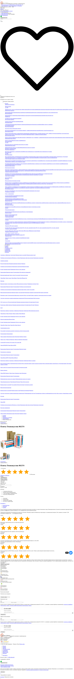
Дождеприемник (24, 190)
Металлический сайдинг (10, 135)
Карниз (41, 124)
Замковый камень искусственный (14, 164)
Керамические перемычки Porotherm (49, 218)
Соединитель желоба (63, 182)
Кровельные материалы (9, 104)
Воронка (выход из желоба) (10, 182)
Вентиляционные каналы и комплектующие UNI (15, 234)
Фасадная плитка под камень (22, 144)
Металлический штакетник (10, 243)
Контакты (7, 252)
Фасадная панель (8, 130)
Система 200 (7, 230)
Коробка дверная (23, 336)
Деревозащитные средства (34, 221)
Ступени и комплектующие (17, 237)
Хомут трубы (7, 186)
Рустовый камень (8, 163)
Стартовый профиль (22, 130)
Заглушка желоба (11, 183)
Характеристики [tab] (6, 505)
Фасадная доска (8, 153)
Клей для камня (58, 160)
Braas (19, 121)
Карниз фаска (31, 134)
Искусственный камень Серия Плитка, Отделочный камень (54, 363)
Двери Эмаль (12, 373)
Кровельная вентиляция (10, 167)
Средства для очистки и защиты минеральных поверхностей (17, 221)
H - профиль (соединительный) (53, 133)
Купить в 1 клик (3, 487)
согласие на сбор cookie (43, 669)
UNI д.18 (10, 233)
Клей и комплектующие (27, 187)
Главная (6, 245)
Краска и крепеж (12, 115)
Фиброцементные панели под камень (12, 147)
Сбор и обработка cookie (5, 666)
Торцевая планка (19, 112)
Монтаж (6, 246)
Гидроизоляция (8, 195)
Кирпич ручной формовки (27, 211)
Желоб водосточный (18, 183)
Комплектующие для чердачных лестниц (32, 206)
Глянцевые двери (18, 373)
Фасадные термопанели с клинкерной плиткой (14, 151)
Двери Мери (2, 278)
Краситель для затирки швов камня (48, 160)
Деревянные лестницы (9, 206)
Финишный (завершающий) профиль (25, 133)
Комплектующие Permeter (35, 230)
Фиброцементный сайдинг (10, 138)
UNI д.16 (14, 233)
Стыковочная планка (69, 137)
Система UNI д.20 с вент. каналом (12, 227)
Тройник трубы (56, 182)
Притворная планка (11, 336)
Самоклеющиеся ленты (20, 174)
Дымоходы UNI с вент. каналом (11, 225)
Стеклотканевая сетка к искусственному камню (24, 160)
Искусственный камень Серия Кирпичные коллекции (15, 156)
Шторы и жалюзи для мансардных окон (36, 202)
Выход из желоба (19, 187)
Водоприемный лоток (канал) (34, 190)
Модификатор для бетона (39, 222)
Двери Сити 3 (3, 339)
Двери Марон (14, 278)
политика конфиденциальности (32, 669)
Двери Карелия (13, 381)
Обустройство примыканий (24, 272)
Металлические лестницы (19, 206)
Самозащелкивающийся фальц (11, 124)
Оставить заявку (4, 597)
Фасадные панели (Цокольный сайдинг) (13, 128)
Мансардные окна (8, 200)
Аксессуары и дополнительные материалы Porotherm (31, 218)
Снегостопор (49, 173)
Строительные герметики (22, 222)
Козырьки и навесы (9, 148)
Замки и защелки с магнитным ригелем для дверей (41, 295)
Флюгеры (7, 177)
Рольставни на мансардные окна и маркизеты (53, 202)
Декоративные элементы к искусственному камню (15, 161)
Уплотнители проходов (65, 169)
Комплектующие (16, 118)
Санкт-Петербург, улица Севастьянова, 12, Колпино (11, 5)
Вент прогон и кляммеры (47, 124)
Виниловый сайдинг (9, 131)
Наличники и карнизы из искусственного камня (39, 163)
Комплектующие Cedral (16, 140)
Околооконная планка (47, 137)
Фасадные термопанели (9, 149)
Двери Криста (3, 313)
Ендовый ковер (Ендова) (54, 109)
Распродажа (25, 112)
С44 (11, 118)
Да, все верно (3, 11)
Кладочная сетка (60, 218)
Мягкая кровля (8, 107)
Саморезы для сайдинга (21, 134)
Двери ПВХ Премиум (4, 373)
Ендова (56, 112)
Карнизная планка (41, 112)
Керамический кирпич (17, 211)
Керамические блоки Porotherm (15, 218)
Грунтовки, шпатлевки (12, 222)
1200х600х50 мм (4, 477)
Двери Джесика (9, 313)
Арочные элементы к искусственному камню (21, 163)
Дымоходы (7, 223)
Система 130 (12, 230)
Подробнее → (3, 503)
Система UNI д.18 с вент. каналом (25, 227)
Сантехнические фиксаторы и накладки (16, 295)
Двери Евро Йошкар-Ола (22, 278)
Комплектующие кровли (10, 165)
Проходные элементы (9, 169)
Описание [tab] (5, 506)
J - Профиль (35, 137)
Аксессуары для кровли (9, 175)
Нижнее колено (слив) (20, 182)
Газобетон (7, 218)
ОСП (1, 307)
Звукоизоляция (14, 199)
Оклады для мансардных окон (13, 202)
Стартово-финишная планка (59, 137)
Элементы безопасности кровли (11, 171)
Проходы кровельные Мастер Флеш (39, 170)
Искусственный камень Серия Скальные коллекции (36, 156)
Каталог (6, 103)
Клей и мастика (69, 109)
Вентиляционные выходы (38, 169)
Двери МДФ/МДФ (4, 345)
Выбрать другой (9, 11)
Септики (7, 219)
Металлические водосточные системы (12, 180)
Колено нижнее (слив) (41, 186)
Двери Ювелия (22, 313)
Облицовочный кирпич (9, 209)
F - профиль (40, 137)
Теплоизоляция (8, 199)
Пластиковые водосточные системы (12, 184)
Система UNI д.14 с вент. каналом (52, 227)
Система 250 (27, 230)
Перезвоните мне (4, 17)
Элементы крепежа (4, 260)
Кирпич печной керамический (11, 214)
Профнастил (7, 116)
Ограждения (7, 240)
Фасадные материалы (9, 126)
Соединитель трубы (40, 183)
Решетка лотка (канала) (16, 190)
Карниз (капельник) (26, 115)
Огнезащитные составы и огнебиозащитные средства (50, 221)
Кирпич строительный (9, 215)
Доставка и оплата (6, 649)
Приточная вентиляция (47, 169)
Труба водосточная (49, 182)
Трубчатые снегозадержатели (11, 173)
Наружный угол (15, 133)
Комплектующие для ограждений (11, 242)
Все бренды (5, 655)
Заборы (6, 238)
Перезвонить (3, 614)
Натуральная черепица (9, 119)
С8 (5, 118)
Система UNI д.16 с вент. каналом (38, 227)
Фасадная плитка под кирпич (11, 144)
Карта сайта (22, 644)
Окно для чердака (62, 133)
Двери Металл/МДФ (12, 345)
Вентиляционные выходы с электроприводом (22, 170)
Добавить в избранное (4, 475)
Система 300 (22, 230)
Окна (6, 202)
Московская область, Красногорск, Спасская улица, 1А (12, 4)
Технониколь (3, 422)
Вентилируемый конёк (56, 169)
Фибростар (23, 140)
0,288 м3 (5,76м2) (4, 479)
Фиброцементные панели (10, 145)
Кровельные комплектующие (30, 174)
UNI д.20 (7, 233)
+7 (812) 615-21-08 (4, 14)
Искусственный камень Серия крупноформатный (47, 157)
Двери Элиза (7, 325)
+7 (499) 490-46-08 (4, 13)
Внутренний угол (49, 130)
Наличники (17, 336)
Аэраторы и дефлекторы (18, 169)
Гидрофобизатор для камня (66, 160)
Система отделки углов (12, 134)
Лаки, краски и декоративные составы (64, 393)
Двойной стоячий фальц (22, 124)
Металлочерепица (8, 113)
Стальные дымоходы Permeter (11, 228)
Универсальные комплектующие (11, 121)
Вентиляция (13, 112)
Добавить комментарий (5, 564)
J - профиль (36, 134)
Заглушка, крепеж (8, 190)
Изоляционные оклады (23, 202)
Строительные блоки (9, 216)
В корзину (2, 486)
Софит (27, 134)
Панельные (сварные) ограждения (25, 242)
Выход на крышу (39, 174)
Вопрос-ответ (7, 251)
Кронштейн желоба (32, 183)
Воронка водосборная (29, 182)
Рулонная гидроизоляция (22, 199)
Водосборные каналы (9, 188)
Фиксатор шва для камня (10, 160)
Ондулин (7, 125)
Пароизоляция (14, 195)
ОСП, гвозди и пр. (12, 109)
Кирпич (6, 207)
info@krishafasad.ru (4, 15)
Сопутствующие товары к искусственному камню (15, 158)
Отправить (3, 631)
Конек (10, 112)
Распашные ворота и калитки (54, 242)
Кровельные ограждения (21, 173)
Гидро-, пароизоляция (9, 193)
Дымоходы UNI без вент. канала (11, 231)
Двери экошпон (3, 336)
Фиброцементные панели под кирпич (27, 147)
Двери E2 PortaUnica (10, 339)
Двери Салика (8, 278)
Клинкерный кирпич (9, 211)
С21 (12, 118)
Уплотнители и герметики (10, 174)
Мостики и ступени (43, 173)
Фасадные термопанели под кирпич (31, 151)
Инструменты (11, 125)
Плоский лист (35, 112)
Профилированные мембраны (11, 196)
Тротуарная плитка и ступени (14, 157)
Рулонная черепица (62, 109)
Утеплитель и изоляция (9, 191)
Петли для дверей (27, 295)
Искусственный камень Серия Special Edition (28, 157)
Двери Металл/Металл (13, 357)
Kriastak (21, 121)
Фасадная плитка (8, 142)
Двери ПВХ (2, 402)
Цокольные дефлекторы (28, 169)
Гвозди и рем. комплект (50, 112)
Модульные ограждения (36, 242)
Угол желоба (42, 182)
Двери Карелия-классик (5, 381)
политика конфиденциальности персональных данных (20, 605)
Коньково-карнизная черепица (43, 109)
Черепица (7, 109)
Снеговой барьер (33, 115)
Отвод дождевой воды (48, 183)
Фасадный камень (8, 154)
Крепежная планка (36, 124)
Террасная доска (8, 235)
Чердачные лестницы (9, 204)
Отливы (14, 148)
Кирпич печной (8, 212)
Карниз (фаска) (17, 137)
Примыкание (30, 112)
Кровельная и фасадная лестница (32, 173)
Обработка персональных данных (7, 665)
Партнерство (7, 250)
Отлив (52, 137)
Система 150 (17, 230)
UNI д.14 (17, 233)
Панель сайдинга (8, 133)
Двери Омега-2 (18, 325)
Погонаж (18, 381)
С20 (7, 118)
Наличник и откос (42, 130)
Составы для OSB (30, 222)
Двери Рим (12, 325)
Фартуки (10, 177)
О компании (7, 249)
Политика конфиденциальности (6, 664)
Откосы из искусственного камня (55, 163)
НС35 (9, 118)
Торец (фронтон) (19, 115)
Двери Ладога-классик (24, 381)
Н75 (20, 118)
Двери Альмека (16, 313)
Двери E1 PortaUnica (19, 339)
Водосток (7, 178)
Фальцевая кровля (8, 122)
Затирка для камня (37, 160)
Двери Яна (2, 325)
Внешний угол (15, 130)
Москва (1, 8)
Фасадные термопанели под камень (45, 151)
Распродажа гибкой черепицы (22, 109)
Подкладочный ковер (32, 109)
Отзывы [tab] (4, 507)
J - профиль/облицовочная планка (32, 130)
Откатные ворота (44, 242)
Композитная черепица (9, 110)
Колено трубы (25, 183)
